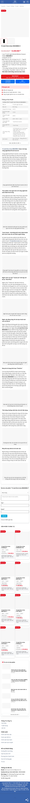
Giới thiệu (3, 723)
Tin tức (3, 761)
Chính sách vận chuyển (7, 742)
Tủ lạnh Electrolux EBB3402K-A (5, 610)
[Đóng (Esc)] (1, 794)
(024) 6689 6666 (14, 772)
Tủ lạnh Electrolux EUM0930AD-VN (20, 547)
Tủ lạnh (16, 6)
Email (3, 509)
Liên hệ (3, 728)
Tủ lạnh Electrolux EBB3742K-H (5, 578)
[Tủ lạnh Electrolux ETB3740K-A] (8, 634)
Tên (2, 503)
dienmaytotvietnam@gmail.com (13, 770)
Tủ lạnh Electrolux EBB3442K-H (20, 578)
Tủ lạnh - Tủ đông (10, 6)
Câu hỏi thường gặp (6, 759)
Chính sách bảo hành (6, 740)
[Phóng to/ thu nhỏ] (5, 794)
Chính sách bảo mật (6, 734)
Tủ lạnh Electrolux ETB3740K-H (20, 610)
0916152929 (22, 772)
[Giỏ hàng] (24, 2)
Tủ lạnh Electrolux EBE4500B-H (10, 149)
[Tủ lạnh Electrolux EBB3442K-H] (22, 569)
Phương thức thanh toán (7, 756)
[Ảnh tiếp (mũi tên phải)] (5, 800)
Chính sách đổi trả (6, 737)
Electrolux (22, 6)
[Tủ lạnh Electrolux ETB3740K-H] (22, 602)
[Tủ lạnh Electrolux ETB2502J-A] (22, 634)
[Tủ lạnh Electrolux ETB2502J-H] (8, 538)
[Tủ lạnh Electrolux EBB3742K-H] (8, 569)
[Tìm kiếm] (28, 2)
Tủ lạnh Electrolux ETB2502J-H (5, 547)
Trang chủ (3, 6)
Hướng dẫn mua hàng (7, 751)
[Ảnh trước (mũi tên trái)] (1, 800)
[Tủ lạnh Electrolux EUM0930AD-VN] (22, 538)
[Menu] (2, 2)
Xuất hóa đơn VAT (6, 753)
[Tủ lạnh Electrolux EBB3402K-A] (8, 602)
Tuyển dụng (4, 725)
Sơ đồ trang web (5, 778)
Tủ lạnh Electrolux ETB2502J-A (20, 643)
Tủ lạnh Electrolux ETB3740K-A (5, 643)
